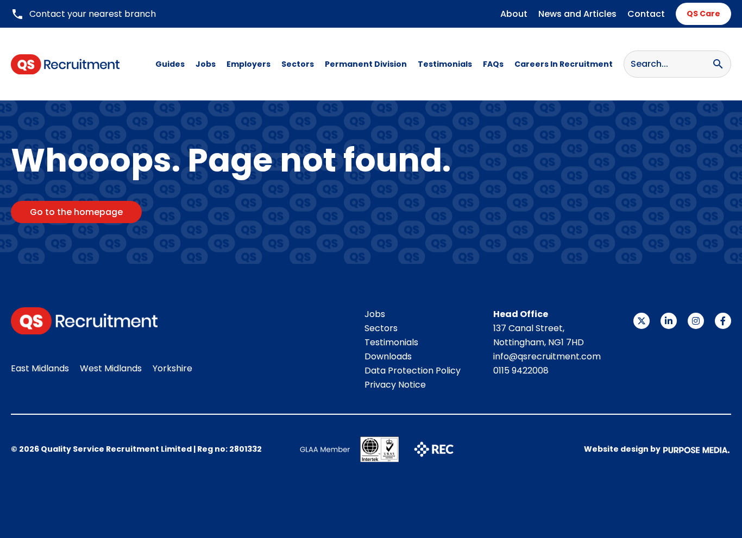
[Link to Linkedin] (669, 321)
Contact (646, 14)
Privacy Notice (395, 384)
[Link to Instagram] (696, 321)
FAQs (493, 64)
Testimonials (445, 64)
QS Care (703, 13)
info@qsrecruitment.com (547, 356)
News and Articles (577, 14)
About (513, 14)
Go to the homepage (76, 212)
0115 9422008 (521, 370)
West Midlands (111, 368)
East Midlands (40, 368)
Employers (249, 64)
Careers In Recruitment (563, 64)
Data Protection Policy (412, 370)
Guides (170, 64)
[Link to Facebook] (723, 321)
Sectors (297, 64)
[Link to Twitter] (641, 321)
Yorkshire (172, 368)
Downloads (388, 356)
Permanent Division (366, 64)
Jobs (206, 64)
